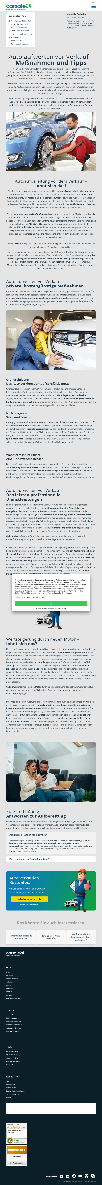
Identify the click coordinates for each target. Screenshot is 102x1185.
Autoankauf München (14, 1025)
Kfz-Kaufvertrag (12, 1051)
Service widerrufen (13, 1094)
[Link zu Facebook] (74, 1176)
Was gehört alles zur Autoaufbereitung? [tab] (29, 859)
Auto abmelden (12, 1058)
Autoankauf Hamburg (14, 1028)
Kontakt (9, 1097)
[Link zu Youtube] (80, 1176)
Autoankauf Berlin (13, 1031)
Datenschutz (11, 1088)
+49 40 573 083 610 (93, 2)
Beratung (9, 975)
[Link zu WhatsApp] (86, 1176)
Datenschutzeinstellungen (16, 1091)
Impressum (10, 1084)
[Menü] (92, 7)
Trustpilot (51, 1104)
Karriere (9, 992)
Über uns (9, 988)
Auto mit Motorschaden (74, 675)
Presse (8, 985)
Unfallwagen (44, 662)
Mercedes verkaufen (13, 1021)
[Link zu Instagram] (93, 1176)
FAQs (8, 972)
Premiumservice (12, 979)
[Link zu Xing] (61, 1176)
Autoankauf (10, 982)
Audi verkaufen (11, 1015)
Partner (9, 995)
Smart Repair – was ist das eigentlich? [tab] (28, 834)
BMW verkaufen (12, 1018)
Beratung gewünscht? (29, 904)
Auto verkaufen (32, 69)
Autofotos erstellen (13, 1061)
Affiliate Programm (13, 998)
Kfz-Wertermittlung (13, 1055)
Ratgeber (9, 1064)
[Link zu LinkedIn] (68, 1176)
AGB (7, 1081)
